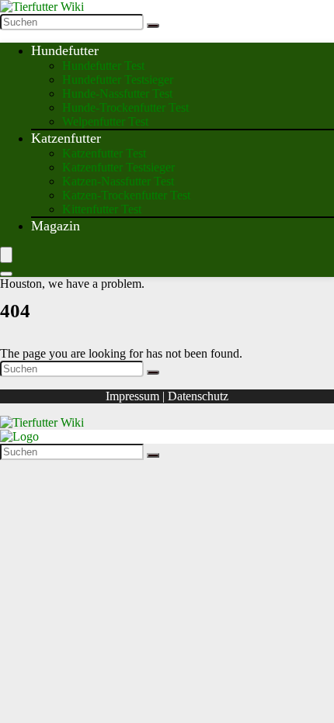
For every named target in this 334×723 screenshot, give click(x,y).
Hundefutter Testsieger (117, 79)
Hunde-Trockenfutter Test (125, 107)
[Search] (6, 274)
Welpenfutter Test (105, 121)
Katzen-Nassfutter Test (118, 181)
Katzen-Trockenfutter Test (126, 195)
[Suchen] (153, 25)
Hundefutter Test (103, 65)
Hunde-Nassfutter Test (117, 93)
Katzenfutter (66, 138)
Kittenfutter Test (101, 209)
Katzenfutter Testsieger (118, 167)
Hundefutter (65, 50)
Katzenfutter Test (104, 153)
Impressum (132, 396)
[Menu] (6, 255)
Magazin (55, 226)
